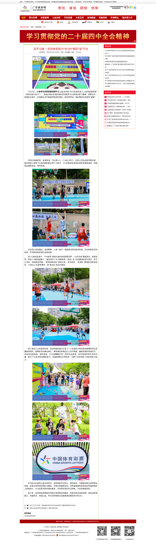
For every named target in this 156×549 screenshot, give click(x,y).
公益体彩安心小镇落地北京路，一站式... (119, 106)
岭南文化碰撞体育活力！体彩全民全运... (119, 116)
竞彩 (61, 22)
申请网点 (115, 17)
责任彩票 (33, 17)
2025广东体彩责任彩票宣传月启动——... (119, 119)
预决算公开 (127, 17)
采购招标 (103, 17)
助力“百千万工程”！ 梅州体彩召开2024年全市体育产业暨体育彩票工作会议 (52, 505)
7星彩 (113, 22)
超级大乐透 (49, 22)
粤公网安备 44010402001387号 (69, 535)
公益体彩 (56, 17)
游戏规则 (59, 527)
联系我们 (66, 527)
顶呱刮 (89, 22)
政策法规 (53, 527)
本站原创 (78, 52)
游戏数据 (91, 17)
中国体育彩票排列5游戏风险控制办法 (116, 61)
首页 (23, 17)
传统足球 (75, 22)
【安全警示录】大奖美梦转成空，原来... (119, 100)
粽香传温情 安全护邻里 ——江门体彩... (119, 97)
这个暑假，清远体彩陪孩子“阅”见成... (118, 113)
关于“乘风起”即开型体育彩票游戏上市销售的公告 (120, 81)
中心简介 (46, 527)
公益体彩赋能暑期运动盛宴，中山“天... (119, 103)
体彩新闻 (45, 17)
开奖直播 (68, 17)
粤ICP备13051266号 (48, 535)
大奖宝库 (80, 17)
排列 (101, 22)
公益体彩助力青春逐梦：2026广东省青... (119, 110)
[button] (135, 41)
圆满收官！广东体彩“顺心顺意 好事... (118, 126)
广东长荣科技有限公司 (81, 532)
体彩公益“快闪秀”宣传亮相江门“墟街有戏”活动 (44, 508)
